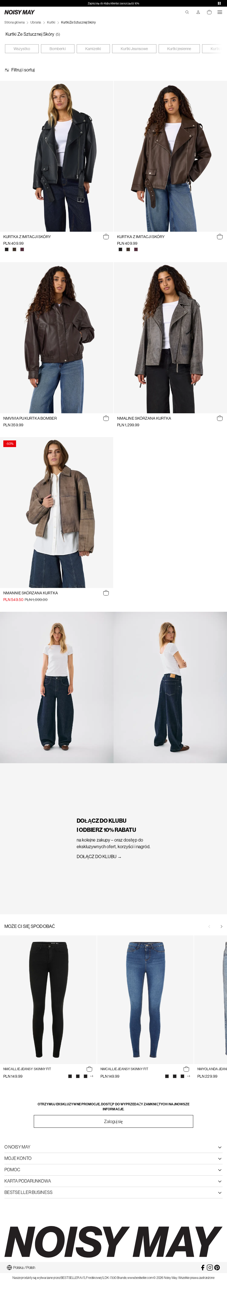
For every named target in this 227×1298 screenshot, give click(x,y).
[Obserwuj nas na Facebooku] (202, 1267)
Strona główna (14, 22)
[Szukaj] (187, 12)
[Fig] (22, 249)
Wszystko (22, 49)
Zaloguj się (113, 1121)
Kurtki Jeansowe (134, 49)
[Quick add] (106, 237)
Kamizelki (93, 49)
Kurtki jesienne (179, 49)
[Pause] (219, 3)
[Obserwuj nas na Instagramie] (210, 1267)
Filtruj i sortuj (23, 70)
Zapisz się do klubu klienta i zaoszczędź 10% (113, 3)
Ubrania (35, 22)
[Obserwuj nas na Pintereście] (217, 1267)
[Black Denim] (85, 1076)
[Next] (221, 926)
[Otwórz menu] (220, 12)
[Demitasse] (14, 249)
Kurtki (51, 22)
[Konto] (198, 12)
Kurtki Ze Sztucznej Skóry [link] (78, 22)
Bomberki (58, 49)
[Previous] (209, 926)
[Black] (6, 249)
